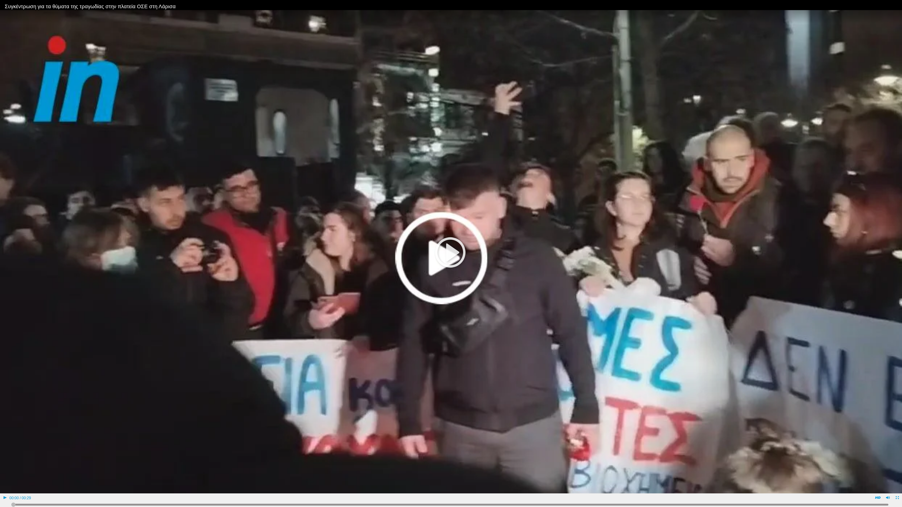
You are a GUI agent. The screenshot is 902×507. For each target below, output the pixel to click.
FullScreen (897, 498)
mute (887, 498)
